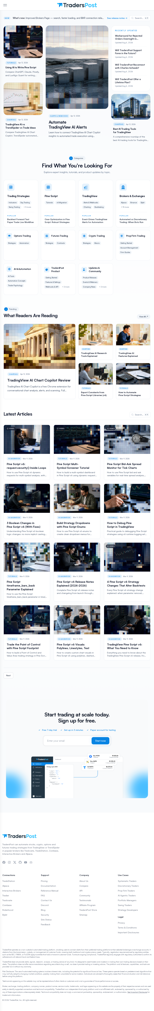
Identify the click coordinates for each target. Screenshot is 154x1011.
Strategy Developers (128, 910)
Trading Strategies (18, 196)
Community (84, 895)
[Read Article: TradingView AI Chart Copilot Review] (39, 361)
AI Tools (11, 276)
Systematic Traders (127, 881)
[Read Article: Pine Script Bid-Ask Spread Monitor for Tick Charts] (127, 452)
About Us (83, 881)
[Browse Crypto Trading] (96, 245)
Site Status (46, 919)
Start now (100, 740)
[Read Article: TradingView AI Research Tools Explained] (96, 342)
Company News (89, 287)
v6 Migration (62, 203)
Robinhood (7, 910)
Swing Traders (125, 905)
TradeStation (8, 881)
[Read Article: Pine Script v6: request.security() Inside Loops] (27, 452)
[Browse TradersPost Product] (58, 279)
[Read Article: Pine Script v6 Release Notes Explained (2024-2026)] (77, 572)
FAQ (43, 895)
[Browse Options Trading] (21, 245)
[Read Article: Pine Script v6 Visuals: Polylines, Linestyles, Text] (77, 632)
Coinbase (7, 905)
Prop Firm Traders (126, 890)
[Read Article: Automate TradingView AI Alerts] (77, 81)
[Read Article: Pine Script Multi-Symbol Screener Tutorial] (77, 452)
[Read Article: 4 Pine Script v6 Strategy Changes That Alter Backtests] (127, 572)
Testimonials (85, 900)
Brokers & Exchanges (132, 196)
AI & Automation (22, 269)
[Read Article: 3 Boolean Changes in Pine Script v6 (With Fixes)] (27, 511)
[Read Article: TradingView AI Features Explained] (133, 342)
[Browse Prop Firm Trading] (133, 245)
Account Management (129, 248)
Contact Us (46, 900)
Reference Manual (49, 890)
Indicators (13, 203)
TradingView (89, 196)
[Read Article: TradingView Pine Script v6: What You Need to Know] (127, 632)
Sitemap (83, 914)
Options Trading (22, 235)
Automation (24, 243)
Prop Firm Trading (135, 235)
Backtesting (99, 207)
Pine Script (51, 196)
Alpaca (123, 203)
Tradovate (7, 900)
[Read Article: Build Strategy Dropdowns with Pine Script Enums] (77, 511)
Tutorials (11, 63)
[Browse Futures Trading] (58, 245)
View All (143, 316)
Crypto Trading (97, 235)
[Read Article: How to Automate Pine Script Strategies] (133, 381)
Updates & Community (95, 270)
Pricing (44, 881)
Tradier (5, 895)
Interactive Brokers (11, 890)
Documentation (48, 886)
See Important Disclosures (137, 992)
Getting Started (126, 243)
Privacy (121, 922)
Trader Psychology (15, 285)
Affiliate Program (87, 905)
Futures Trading (59, 235)
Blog (43, 910)
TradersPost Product (57, 270)
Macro (97, 243)
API (80, 890)
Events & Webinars (90, 282)
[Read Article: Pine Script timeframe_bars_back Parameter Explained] (27, 572)
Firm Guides (125, 252)
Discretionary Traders (128, 886)
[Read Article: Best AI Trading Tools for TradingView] (130, 115)
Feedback (45, 924)
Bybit (142, 203)
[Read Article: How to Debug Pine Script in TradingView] (127, 511)
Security (45, 914)
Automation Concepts (16, 281)
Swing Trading (14, 207)
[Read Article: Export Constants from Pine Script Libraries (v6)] (96, 381)
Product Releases (89, 278)
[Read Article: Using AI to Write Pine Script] (23, 53)
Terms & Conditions (127, 927)
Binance (133, 203)
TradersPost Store (88, 910)
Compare (83, 886)
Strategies (12, 243)
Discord (45, 905)
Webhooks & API (52, 287)
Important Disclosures (128, 932)
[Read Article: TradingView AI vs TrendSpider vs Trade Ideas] (23, 110)
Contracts (61, 243)
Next (8, 675)
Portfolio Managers (127, 900)
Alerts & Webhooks (59, 116)
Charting (11, 120)
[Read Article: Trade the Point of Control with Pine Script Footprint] (27, 632)
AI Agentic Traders (127, 895)
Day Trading (25, 203)
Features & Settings (53, 282)
